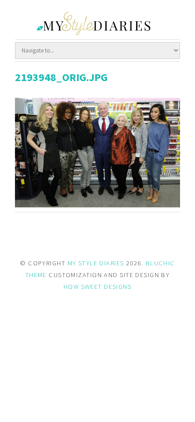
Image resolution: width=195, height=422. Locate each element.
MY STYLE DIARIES (96, 263)
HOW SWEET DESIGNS (97, 287)
